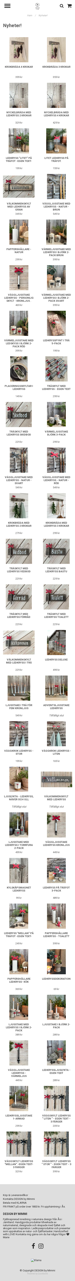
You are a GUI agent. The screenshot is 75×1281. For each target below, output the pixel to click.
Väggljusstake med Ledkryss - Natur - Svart (19, 480)
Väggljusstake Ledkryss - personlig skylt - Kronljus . (19, 297)
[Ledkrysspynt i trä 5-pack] (56, 323)
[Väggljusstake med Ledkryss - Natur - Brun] (56, 186)
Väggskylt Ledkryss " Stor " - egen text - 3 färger (56, 1164)
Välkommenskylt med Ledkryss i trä (19, 661)
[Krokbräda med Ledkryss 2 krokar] (19, 505)
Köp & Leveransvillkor (15, 1195)
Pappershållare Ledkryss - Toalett (56, 935)
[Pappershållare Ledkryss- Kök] (19, 961)
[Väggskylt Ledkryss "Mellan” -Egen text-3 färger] (19, 1144)
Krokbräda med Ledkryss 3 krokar (56, 524)
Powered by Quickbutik (37, 1274)
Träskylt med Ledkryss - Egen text (56, 387)
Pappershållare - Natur (18, 251)
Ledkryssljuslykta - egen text (56, 1071)
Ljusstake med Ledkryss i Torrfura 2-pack (19, 845)
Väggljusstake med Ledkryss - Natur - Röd (56, 480)
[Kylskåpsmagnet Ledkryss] (19, 870)
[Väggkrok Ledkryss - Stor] (19, 733)
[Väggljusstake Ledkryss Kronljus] (56, 824)
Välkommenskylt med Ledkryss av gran (19, 206)
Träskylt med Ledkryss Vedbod (19, 570)
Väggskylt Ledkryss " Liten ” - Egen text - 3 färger (56, 1118)
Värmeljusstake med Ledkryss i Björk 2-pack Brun (56, 252)
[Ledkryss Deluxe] (56, 642)
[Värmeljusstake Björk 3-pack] (56, 414)
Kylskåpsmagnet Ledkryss (19, 889)
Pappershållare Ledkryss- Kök (18, 980)
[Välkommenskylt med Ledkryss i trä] (19, 642)
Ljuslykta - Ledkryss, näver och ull (19, 798)
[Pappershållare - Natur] (19, 232)
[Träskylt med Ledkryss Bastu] (56, 551)
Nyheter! (43, 15)
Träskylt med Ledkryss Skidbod (19, 433)
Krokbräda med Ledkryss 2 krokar (18, 524)
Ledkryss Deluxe (56, 659)
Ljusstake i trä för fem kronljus (19, 707)
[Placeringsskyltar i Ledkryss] (19, 368)
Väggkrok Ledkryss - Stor (18, 752)
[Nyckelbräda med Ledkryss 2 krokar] (19, 95)
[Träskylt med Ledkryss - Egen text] (56, 368)
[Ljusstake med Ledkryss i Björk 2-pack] (19, 1007)
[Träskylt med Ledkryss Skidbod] (19, 414)
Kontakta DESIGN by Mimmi (19, 1198)
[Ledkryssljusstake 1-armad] (19, 1098)
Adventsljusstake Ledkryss (56, 707)
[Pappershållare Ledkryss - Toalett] (56, 916)
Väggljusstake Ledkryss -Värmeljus (19, 1073)
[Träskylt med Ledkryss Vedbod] (19, 551)
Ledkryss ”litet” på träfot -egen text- (19, 159)
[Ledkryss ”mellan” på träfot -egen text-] (19, 916)
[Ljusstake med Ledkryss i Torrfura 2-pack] (19, 824)
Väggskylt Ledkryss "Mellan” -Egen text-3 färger (19, 1164)
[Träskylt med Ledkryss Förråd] (19, 596)
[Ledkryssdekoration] (56, 961)
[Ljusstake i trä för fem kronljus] (19, 688)
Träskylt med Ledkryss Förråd (18, 615)
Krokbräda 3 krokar (56, 66)
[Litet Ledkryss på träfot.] (56, 140)
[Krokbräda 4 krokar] (19, 49)
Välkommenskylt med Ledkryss (56, 798)
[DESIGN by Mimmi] (38, 5)
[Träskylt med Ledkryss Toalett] (56, 596)
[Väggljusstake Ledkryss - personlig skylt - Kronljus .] (19, 277)
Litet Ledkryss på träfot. (56, 159)
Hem (31, 15)
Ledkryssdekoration (56, 978)
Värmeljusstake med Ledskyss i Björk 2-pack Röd (19, 343)
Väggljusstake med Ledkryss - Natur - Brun (56, 206)
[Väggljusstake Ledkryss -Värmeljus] (19, 1052)
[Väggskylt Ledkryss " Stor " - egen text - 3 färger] (56, 1144)
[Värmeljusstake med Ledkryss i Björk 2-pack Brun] (56, 232)
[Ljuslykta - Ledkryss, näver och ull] (19, 779)
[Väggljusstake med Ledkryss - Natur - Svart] (19, 460)
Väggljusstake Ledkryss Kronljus (56, 843)
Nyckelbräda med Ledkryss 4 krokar (56, 114)
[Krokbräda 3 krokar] (56, 49)
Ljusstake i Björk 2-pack (56, 1026)
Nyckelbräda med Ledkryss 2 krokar (18, 114)
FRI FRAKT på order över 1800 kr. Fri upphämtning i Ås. (34, 1206)
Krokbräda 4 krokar (19, 66)
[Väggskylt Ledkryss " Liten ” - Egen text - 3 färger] (56, 1098)
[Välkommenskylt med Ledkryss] (56, 779)
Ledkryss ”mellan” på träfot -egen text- (19, 935)
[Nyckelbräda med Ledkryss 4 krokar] (56, 95)
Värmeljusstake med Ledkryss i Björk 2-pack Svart (56, 297)
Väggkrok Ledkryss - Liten (56, 752)
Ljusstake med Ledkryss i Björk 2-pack (19, 1027)
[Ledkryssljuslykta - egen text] (56, 1052)
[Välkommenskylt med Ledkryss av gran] (19, 186)
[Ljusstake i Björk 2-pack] (56, 1007)
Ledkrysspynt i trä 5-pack (56, 342)
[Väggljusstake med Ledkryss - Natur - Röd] (56, 460)
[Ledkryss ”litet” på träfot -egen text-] (19, 140)
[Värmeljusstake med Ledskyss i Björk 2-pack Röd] (19, 323)
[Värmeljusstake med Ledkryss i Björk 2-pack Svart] (56, 277)
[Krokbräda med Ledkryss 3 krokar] (56, 505)
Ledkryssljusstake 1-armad (18, 1117)
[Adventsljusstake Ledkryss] (56, 688)
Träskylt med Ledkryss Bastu (56, 570)
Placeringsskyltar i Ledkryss (19, 387)
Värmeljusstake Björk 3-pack (56, 433)
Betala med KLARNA (15, 1202)
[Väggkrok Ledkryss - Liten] (56, 733)
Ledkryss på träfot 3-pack (56, 889)
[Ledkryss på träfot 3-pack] (56, 870)
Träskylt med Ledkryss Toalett (56, 615)
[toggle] (9, 6)
